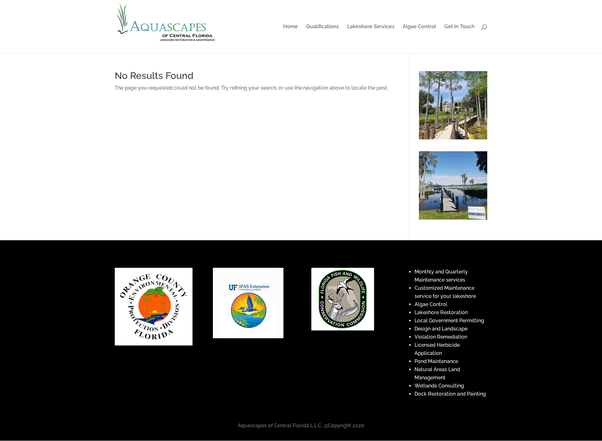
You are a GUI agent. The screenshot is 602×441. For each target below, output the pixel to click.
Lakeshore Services (370, 26)
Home (290, 26)
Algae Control (419, 26)
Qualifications (322, 26)
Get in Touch (459, 26)
